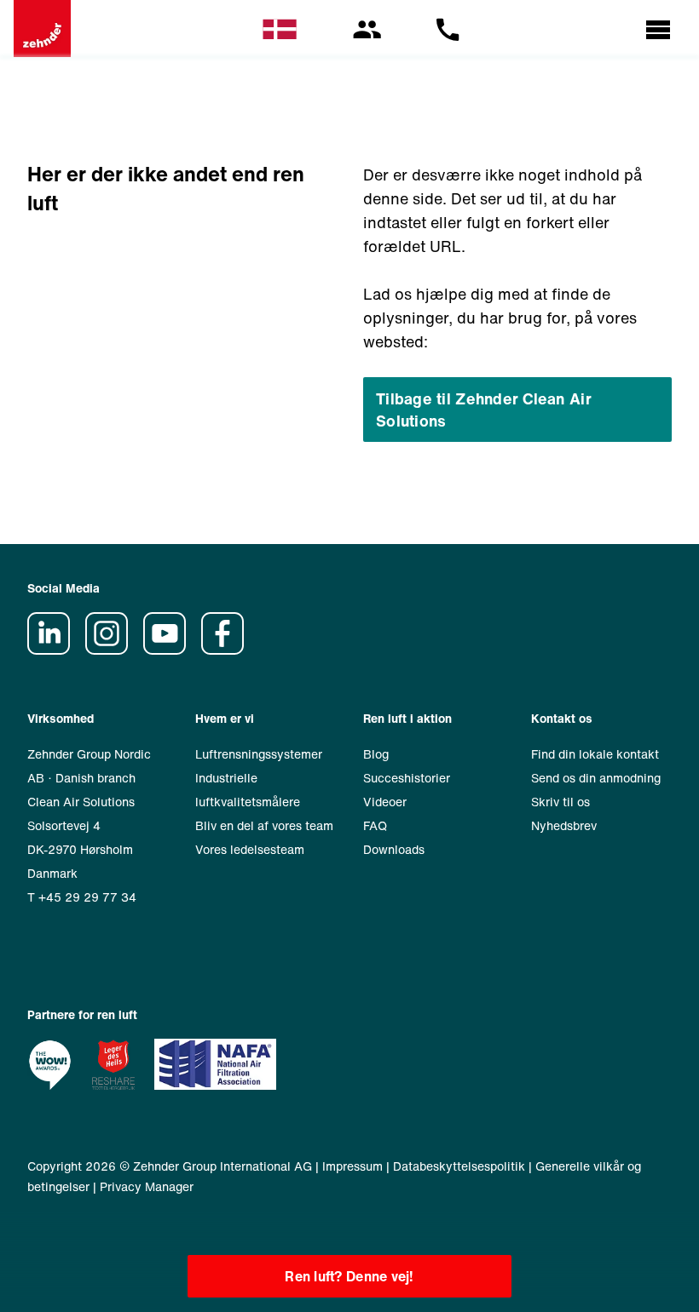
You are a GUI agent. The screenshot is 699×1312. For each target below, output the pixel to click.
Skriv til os (560, 802)
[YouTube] (170, 650)
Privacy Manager (147, 1186)
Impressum (352, 1166)
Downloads (394, 849)
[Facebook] (228, 650)
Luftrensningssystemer (258, 754)
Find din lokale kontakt (595, 754)
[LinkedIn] (54, 650)
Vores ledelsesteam (249, 849)
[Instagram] (112, 650)
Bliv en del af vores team (264, 825)
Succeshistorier (406, 778)
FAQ (375, 825)
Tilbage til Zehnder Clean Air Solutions (484, 409)
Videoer (385, 802)
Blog (376, 754)
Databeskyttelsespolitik (459, 1166)
